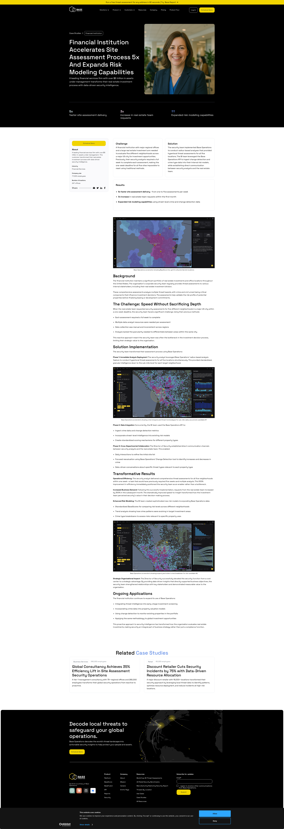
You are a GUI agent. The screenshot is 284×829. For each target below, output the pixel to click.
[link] (142, 2)
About (122, 778)
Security (107, 797)
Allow (215, 814)
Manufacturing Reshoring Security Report (152, 786)
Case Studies (75, 33)
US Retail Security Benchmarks (148, 782)
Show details (85, 825)
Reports (107, 794)
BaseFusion (108, 786)
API (105, 790)
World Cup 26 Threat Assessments (149, 778)
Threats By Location (144, 790)
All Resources (141, 801)
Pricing (163, 10)
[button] (104, 10)
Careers (123, 786)
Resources (142, 10)
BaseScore (108, 782)
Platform (107, 778)
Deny (215, 821)
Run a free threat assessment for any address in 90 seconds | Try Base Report (141, 2)
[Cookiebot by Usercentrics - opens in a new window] (65, 824)
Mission (123, 782)
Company (153, 10)
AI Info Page (124, 790)
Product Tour (174, 10)
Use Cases (140, 794)
